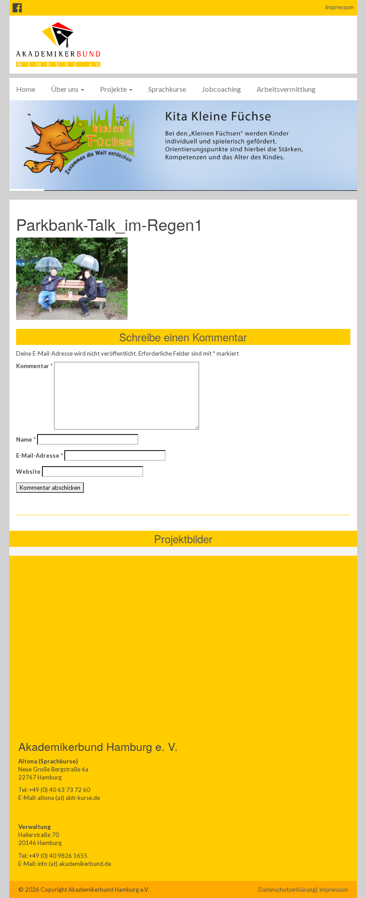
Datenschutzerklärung (287, 889)
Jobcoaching (221, 89)
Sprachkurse (167, 89)
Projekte (114, 89)
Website (28, 471)
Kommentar (34, 365)
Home (25, 89)
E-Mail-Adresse (39, 455)
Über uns (65, 89)
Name (26, 439)
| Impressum (332, 889)
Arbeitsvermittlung (286, 89)
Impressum (339, 7)
